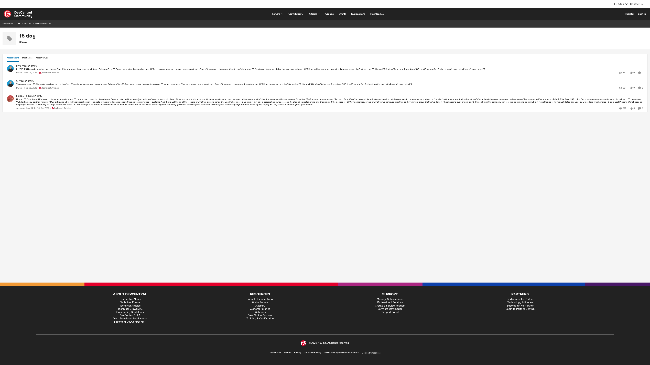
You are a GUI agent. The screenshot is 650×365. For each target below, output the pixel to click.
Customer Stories (260, 309)
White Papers (260, 302)
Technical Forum (130, 302)
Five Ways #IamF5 (26, 65)
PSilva (19, 72)
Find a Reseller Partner (520, 299)
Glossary (260, 305)
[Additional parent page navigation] (19, 23)
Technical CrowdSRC (130, 309)
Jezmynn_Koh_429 (25, 108)
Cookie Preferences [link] (371, 352)
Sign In (642, 13)
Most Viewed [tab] (42, 57)
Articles (27, 23)
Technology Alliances (520, 302)
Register (629, 13)
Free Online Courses (260, 315)
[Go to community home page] (18, 14)
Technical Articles (130, 305)
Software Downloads (390, 309)
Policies (287, 352)
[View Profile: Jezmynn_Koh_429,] (10, 98)
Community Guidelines (130, 312)
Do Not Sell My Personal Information (341, 352)
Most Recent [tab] (13, 57)
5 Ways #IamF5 (25, 80)
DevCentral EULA (130, 315)
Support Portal (390, 312)
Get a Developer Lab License (130, 318)
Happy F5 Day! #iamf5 (29, 95)
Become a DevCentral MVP (130, 321)
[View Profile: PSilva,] (10, 68)
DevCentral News (130, 299)
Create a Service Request (390, 305)
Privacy (297, 352)
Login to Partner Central (520, 309)
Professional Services (390, 302)
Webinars (260, 312)
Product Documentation (260, 299)
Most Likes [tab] (27, 57)
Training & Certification (260, 318)
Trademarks (275, 352)
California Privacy (312, 352)
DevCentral (8, 23)
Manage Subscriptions (390, 299)
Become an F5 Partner (520, 305)
